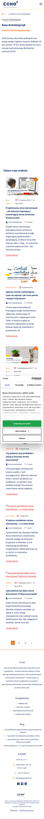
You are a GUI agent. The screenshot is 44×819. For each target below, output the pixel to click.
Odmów (22, 438)
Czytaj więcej (12, 255)
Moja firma (7, 369)
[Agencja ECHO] (11, 4)
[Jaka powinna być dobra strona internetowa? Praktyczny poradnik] (22, 574)
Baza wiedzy (8, 201)
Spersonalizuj (20, 431)
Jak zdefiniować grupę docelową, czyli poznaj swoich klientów (23, 731)
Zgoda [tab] (7, 385)
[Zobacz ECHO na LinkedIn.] (25, 783)
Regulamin (14, 810)
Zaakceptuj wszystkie (22, 424)
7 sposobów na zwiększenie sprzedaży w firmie (23, 736)
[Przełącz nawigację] (41, 4)
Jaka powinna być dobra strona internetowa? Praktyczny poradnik (23, 741)
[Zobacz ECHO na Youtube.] (22, 783)
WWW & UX (10, 449)
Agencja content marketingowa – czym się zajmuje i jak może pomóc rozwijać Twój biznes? (22, 295)
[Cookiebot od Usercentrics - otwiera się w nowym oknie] (31, 378)
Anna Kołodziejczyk (15, 222)
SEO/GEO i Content (23, 707)
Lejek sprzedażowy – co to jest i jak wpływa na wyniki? (23, 746)
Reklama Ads (23, 703)
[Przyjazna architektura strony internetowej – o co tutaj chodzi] (22, 507)
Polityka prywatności (26, 810)
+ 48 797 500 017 (23, 773)
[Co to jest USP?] (22, 354)
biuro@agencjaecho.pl (23, 778)
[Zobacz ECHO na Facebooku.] (18, 783)
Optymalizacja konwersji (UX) (23, 711)
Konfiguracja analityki (23, 714)
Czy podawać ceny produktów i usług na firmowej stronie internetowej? (20, 456)
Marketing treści (11, 287)
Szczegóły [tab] (19, 385)
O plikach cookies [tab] (34, 385)
